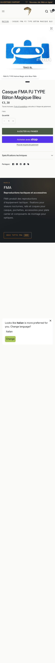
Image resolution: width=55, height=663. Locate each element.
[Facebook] (13, 164)
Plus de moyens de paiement (27, 145)
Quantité (5, 115)
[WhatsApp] (24, 164)
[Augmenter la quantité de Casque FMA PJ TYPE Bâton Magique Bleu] (13, 121)
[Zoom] (51, 28)
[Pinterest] (20, 164)
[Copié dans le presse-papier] (28, 164)
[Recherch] (46, 11)
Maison (5, 21)
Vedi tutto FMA (17, 235)
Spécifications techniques (14, 155)
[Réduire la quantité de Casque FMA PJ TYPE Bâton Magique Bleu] (4, 121)
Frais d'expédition (20, 106)
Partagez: (6, 164)
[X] (17, 164)
